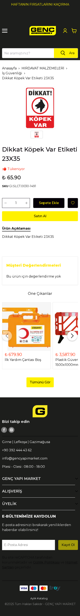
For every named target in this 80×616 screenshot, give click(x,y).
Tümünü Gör (40, 382)
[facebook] (4, 430)
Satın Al (40, 216)
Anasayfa (9, 68)
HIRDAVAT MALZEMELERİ (43, 68)
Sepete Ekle (49, 203)
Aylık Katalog (39, 598)
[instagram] (11, 430)
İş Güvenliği (12, 73)
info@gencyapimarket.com (24, 458)
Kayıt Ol (68, 545)
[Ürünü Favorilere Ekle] (73, 203)
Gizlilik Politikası (46, 562)
